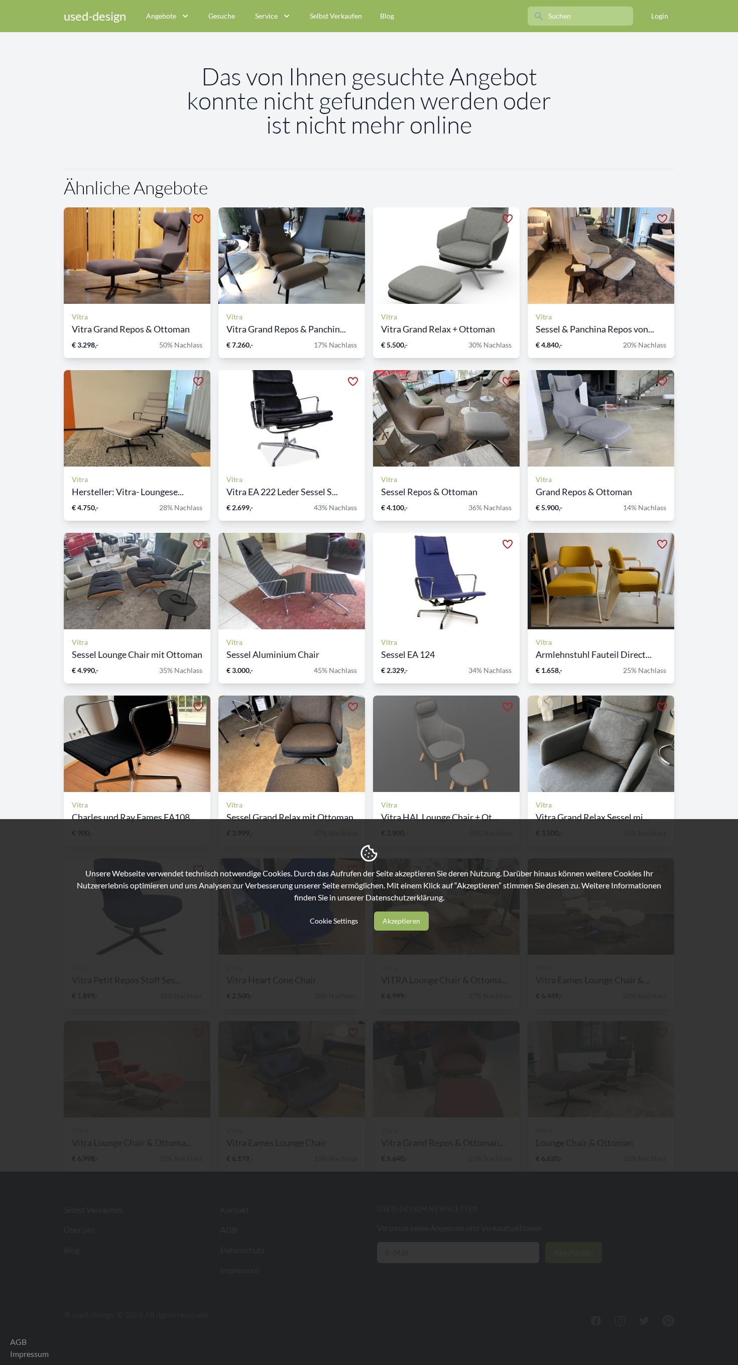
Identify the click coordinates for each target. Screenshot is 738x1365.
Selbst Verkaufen (336, 16)
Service (266, 16)
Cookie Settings (334, 921)
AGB (18, 1341)
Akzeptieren (401, 921)
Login (659, 16)
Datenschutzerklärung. (404, 897)
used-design (95, 16)
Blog (387, 16)
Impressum (29, 1353)
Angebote (161, 16)
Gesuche (221, 16)
